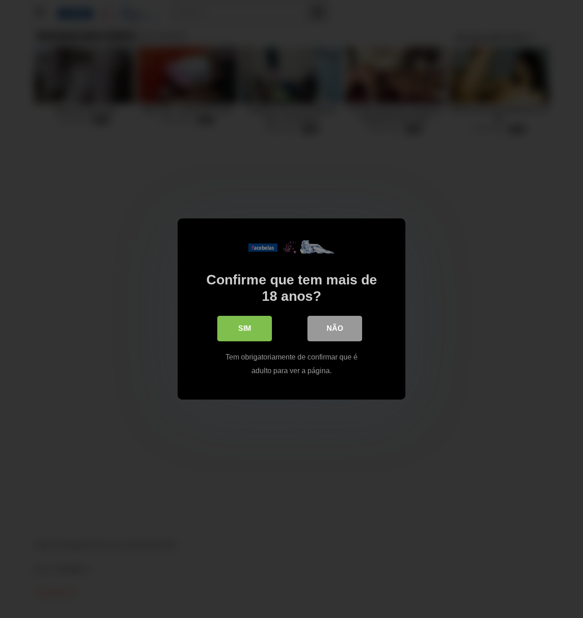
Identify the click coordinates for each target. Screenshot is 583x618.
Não (335, 328)
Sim (244, 328)
